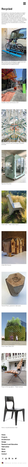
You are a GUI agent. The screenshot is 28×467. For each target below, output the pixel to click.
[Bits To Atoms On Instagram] (9, 458)
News (3, 449)
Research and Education (9, 444)
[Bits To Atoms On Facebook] (3, 458)
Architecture (5, 439)
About (3, 451)
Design (3, 442)
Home (3, 435)
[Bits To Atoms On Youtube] (6, 458)
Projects (4, 437)
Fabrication (5, 447)
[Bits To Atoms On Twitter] (16, 458)
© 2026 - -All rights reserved (15, 463)
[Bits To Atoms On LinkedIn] (13, 458)
